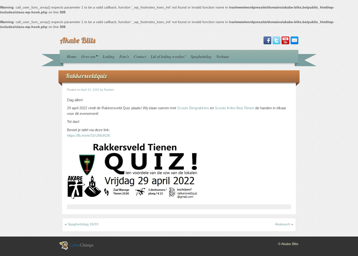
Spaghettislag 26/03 (83, 224)
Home (71, 56)
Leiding (108, 56)
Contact (140, 56)
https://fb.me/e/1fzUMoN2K (88, 135)
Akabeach (282, 224)
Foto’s (124, 56)
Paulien (109, 89)
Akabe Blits (77, 40)
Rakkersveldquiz (86, 76)
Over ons (88, 56)
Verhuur (222, 56)
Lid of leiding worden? (168, 56)
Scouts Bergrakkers (193, 108)
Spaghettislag (201, 56)
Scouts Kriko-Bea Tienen (234, 108)
